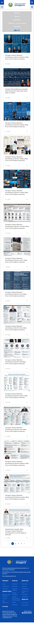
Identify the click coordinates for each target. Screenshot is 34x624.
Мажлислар (14, 586)
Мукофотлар (5, 588)
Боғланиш (5, 606)
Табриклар (14, 604)
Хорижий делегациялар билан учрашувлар (16, 598)
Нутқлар (14, 602)
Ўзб (2, 7)
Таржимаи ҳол (5, 586)
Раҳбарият (4, 598)
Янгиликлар (14, 584)
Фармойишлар (17, 20)
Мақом (4, 584)
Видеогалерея (25, 605)
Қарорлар (17, 16)
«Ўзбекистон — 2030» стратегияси (17, 23)
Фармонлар (17, 13)
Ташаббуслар (17, 26)
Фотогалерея (25, 602)
